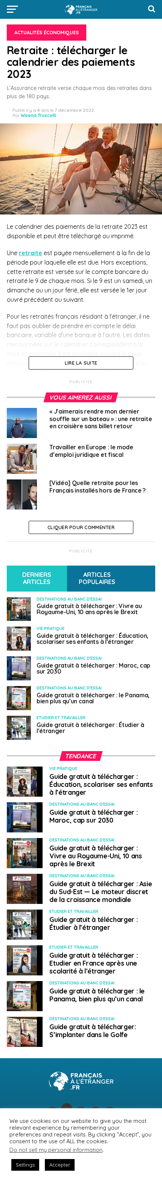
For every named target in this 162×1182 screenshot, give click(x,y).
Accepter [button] (59, 1165)
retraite (30, 253)
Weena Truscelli (38, 115)
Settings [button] (25, 1165)
